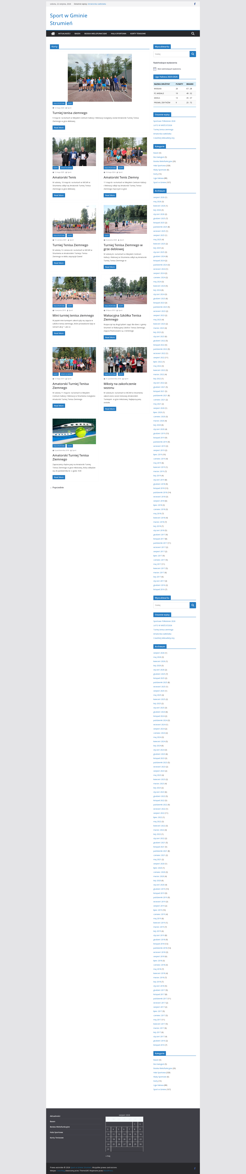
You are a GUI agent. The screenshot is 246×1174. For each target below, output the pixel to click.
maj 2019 (157, 463)
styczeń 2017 (158, 581)
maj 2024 (157, 281)
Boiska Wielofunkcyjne (95, 33)
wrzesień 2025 (159, 231)
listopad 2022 (159, 345)
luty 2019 (157, 475)
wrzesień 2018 (159, 496)
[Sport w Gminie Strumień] (53, 34)
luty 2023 (157, 332)
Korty (70, 103)
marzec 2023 (158, 328)
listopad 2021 (159, 391)
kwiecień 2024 (159, 286)
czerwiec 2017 (159, 560)
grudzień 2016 (159, 585)
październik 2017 (160, 543)
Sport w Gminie (66, 168)
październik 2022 (160, 349)
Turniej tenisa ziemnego (98, 4)
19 (119, 1139)
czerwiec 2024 (159, 277)
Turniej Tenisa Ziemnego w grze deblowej (123, 247)
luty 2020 (157, 425)
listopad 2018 (159, 488)
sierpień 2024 (159, 273)
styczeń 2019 (158, 480)
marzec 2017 (158, 572)
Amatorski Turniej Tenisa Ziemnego (71, 386)
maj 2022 (157, 366)
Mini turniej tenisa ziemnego (73, 315)
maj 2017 (157, 564)
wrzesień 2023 (159, 311)
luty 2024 (157, 290)
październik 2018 (160, 492)
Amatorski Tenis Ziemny (121, 177)
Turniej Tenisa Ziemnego (70, 245)
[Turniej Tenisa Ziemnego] (74, 219)
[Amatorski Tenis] (74, 151)
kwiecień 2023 (159, 324)
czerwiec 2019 (159, 458)
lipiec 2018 (157, 505)
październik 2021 (160, 395)
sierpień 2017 (159, 551)
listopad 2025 (159, 222)
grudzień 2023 (159, 298)
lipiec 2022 (157, 362)
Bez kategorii (158, 157)
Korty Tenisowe (138, 33)
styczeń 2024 (158, 294)
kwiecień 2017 (159, 568)
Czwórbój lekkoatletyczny (164, 138)
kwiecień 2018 (159, 517)
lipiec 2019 (157, 454)
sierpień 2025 (159, 235)
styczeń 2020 (158, 429)
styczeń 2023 (158, 336)
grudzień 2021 (159, 387)
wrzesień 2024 (159, 269)
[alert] (174, 68)
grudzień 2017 (159, 534)
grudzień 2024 (159, 256)
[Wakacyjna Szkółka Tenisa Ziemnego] (125, 290)
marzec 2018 (158, 522)
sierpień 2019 (159, 450)
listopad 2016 (159, 589)
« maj (108, 1156)
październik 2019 (160, 442)
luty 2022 (157, 378)
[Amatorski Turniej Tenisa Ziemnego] (74, 360)
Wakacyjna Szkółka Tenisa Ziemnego (122, 317)
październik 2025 (160, 227)
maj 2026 (157, 201)
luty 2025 (157, 248)
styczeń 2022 (158, 383)
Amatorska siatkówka (162, 133)
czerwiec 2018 (159, 509)
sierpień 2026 (159, 197)
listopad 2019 (159, 437)
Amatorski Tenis (64, 177)
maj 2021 (157, 404)
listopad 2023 (159, 302)
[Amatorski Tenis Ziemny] (125, 151)
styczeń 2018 (158, 530)
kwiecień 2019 (159, 467)
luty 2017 (157, 577)
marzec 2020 (158, 421)
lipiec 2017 (157, 555)
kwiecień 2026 (159, 206)
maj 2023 (157, 319)
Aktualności (64, 33)
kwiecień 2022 (159, 370)
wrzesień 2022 (159, 353)
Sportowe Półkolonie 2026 (164, 121)
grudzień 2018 (159, 484)
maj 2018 (157, 513)
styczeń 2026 (158, 214)
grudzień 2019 (159, 433)
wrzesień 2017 (159, 547)
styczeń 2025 (158, 252)
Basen (77, 33)
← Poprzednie (57, 487)
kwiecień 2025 (159, 243)
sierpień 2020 (159, 408)
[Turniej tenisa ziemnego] (100, 78)
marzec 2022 (158, 374)
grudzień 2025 (159, 218)
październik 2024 (160, 265)
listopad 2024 (159, 260)
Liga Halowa (158, 178)
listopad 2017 (159, 539)
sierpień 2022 (159, 357)
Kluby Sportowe (159, 169)
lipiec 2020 (157, 412)
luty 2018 (157, 526)
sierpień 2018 (159, 501)
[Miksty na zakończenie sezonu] (125, 360)
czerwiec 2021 (159, 399)
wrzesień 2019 (159, 446)
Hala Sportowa (118, 33)
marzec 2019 (158, 471)
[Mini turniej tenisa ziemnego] (74, 290)
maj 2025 (157, 239)
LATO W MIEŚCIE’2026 (162, 125)
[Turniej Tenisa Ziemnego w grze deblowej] (125, 219)
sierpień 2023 (159, 315)
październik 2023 (160, 307)
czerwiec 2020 (159, 416)
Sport (69, 108)
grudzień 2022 (159, 340)
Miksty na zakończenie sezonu (120, 386)
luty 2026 (157, 210)
